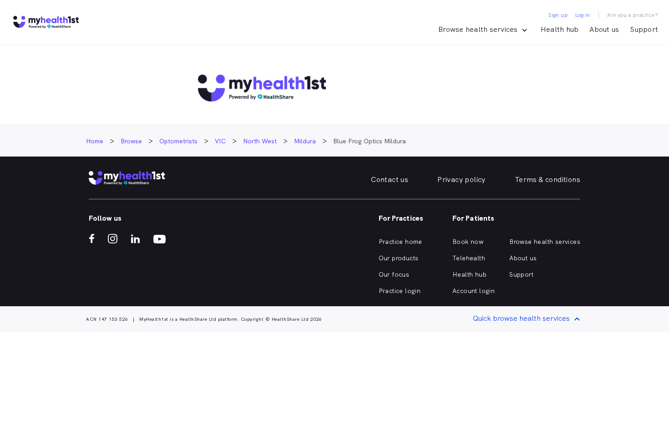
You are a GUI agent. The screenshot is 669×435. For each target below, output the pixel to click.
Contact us (389, 179)
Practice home (400, 242)
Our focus (394, 274)
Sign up (558, 15)
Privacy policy (461, 179)
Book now (467, 242)
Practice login (400, 291)
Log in (582, 15)
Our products (399, 258)
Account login (473, 291)
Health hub (560, 29)
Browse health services (544, 242)
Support (644, 29)
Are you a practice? (633, 15)
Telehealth (468, 258)
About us (604, 29)
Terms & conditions (547, 179)
